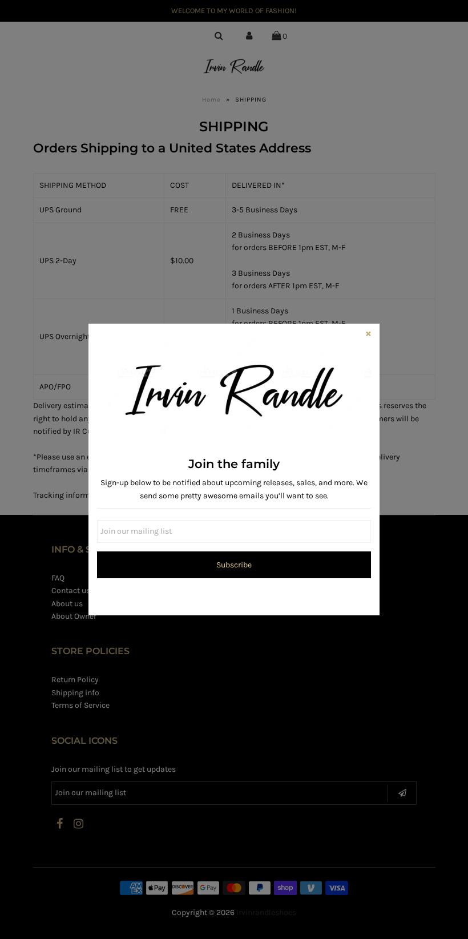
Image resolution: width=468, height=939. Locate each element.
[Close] (368, 335)
